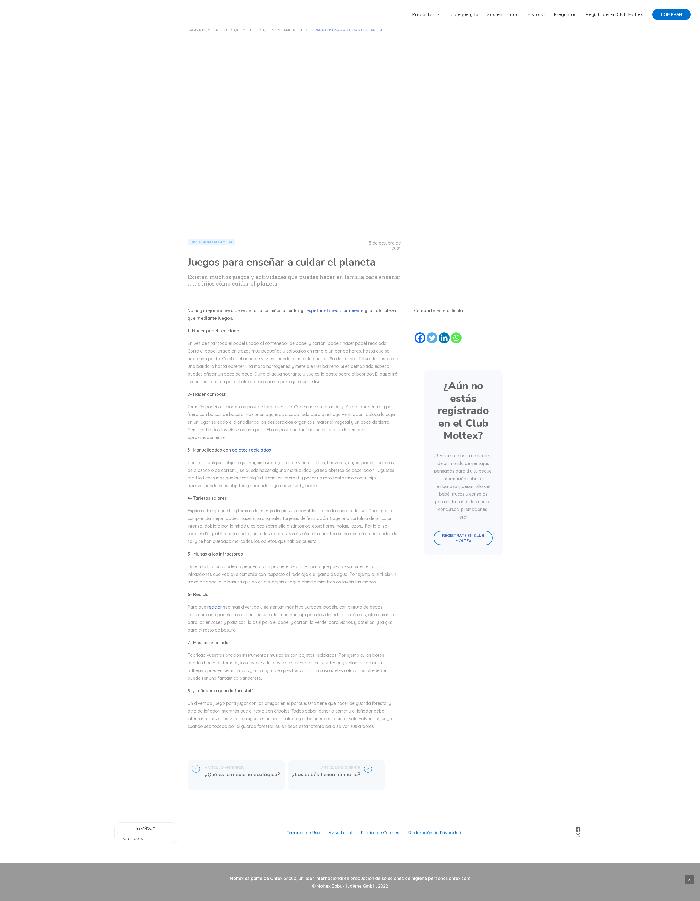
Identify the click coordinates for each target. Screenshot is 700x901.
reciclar (214, 607)
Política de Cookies (380, 832)
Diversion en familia (275, 30)
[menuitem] (428, 14)
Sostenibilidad (503, 14)
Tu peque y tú (464, 14)
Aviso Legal (340, 832)
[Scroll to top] (689, 879)
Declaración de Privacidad (434, 832)
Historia (536, 14)
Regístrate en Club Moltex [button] (463, 538)
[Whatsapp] (456, 337)
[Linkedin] (444, 337)
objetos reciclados (251, 450)
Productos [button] (423, 14)
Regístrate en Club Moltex (614, 14)
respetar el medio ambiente (333, 310)
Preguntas (565, 14)
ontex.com (460, 878)
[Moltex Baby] (27, 14)
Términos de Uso (303, 832)
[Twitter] (432, 337)
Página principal (204, 30)
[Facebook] (420, 337)
